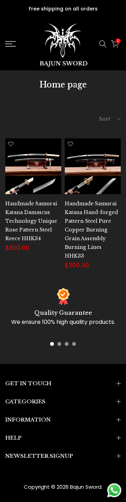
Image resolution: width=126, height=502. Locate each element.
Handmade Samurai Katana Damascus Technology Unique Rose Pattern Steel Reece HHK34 (31, 221)
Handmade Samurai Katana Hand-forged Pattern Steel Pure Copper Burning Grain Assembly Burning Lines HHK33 (91, 229)
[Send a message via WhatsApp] (114, 490)
